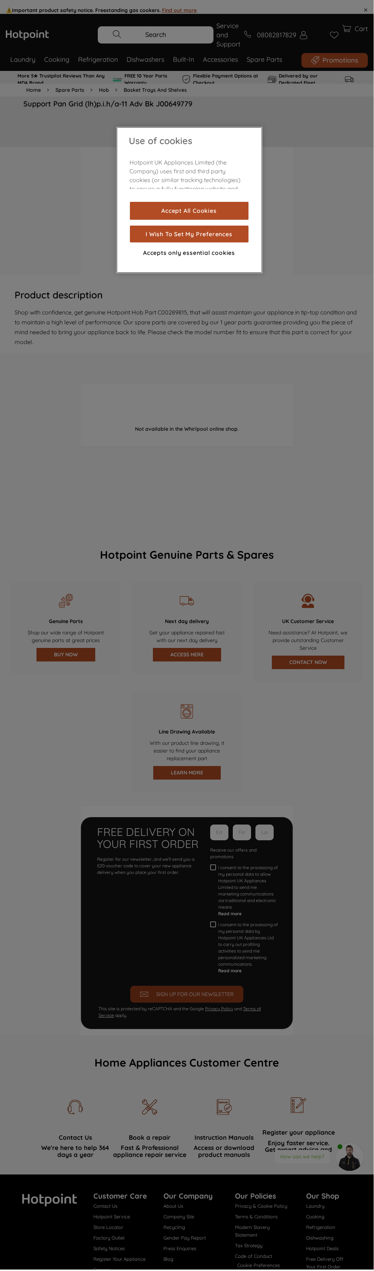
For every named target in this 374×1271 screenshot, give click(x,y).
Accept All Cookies (188, 210)
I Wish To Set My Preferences (189, 234)
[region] (189, 200)
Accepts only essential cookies (189, 252)
